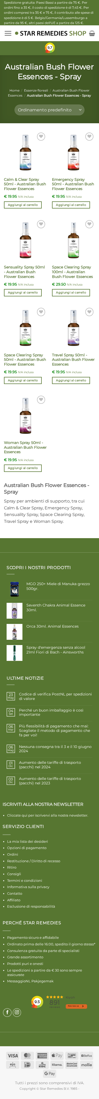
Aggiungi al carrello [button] (23, 205)
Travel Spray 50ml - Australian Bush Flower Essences (73, 359)
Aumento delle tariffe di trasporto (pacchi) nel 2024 (50, 764)
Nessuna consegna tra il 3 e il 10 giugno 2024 (55, 749)
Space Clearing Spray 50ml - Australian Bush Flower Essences (25, 359)
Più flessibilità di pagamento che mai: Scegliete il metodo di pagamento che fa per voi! (54, 730)
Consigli (14, 874)
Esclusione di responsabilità (31, 906)
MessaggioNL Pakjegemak (30, 981)
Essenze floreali (36, 90)
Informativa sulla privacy (28, 887)
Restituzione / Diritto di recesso (33, 861)
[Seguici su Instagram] (17, 1012)
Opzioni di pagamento (26, 848)
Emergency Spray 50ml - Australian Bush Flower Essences (73, 184)
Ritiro (11, 867)
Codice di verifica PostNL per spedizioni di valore (55, 696)
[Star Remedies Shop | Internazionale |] (50, 33)
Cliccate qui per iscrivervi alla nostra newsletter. (47, 815)
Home (15, 90)
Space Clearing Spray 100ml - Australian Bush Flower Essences (72, 271)
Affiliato (13, 900)
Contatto (14, 893)
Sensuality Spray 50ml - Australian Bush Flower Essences (24, 271)
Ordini (12, 854)
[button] (8, 33)
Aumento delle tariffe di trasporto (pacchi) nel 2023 (50, 780)
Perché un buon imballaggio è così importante (51, 712)
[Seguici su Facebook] (7, 1012)
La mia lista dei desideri (27, 841)
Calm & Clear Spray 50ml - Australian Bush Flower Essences (25, 184)
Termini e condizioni (24, 880)
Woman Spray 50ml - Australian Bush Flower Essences (25, 447)
